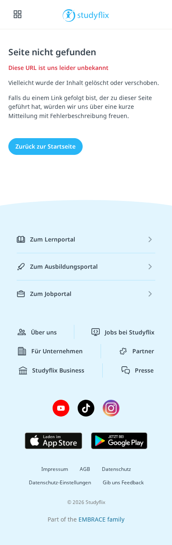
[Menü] (17, 14)
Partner (143, 351)
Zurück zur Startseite (45, 146)
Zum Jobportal (50, 294)
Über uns (44, 332)
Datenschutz (116, 469)
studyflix (93, 14)
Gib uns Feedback (123, 482)
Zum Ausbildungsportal (64, 266)
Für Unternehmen (57, 351)
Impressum (54, 469)
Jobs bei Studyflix (129, 332)
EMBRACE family (101, 519)
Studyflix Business (58, 370)
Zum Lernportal (52, 239)
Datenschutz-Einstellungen (60, 482)
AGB (85, 469)
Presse (144, 370)
